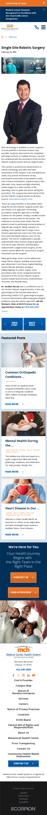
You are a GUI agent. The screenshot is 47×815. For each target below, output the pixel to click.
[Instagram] (23, 675)
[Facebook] (13, 675)
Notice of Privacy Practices (23, 709)
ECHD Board (23, 720)
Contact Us (23, 748)
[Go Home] (2, 37)
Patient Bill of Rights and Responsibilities (23, 726)
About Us (23, 732)
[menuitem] (23, 792)
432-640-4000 (23, 669)
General (4, 311)
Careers (23, 704)
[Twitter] (18, 675)
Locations (23, 714)
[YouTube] (33, 675)
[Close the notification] (44, 3)
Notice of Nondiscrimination (23, 692)
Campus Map (23, 685)
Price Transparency (23, 743)
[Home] (9, 27)
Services (23, 698)
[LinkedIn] (28, 675)
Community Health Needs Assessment (23, 755)
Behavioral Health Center (23, 738)
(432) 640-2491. (31, 307)
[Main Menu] (43, 27)
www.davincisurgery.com (20, 199)
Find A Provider (23, 680)
